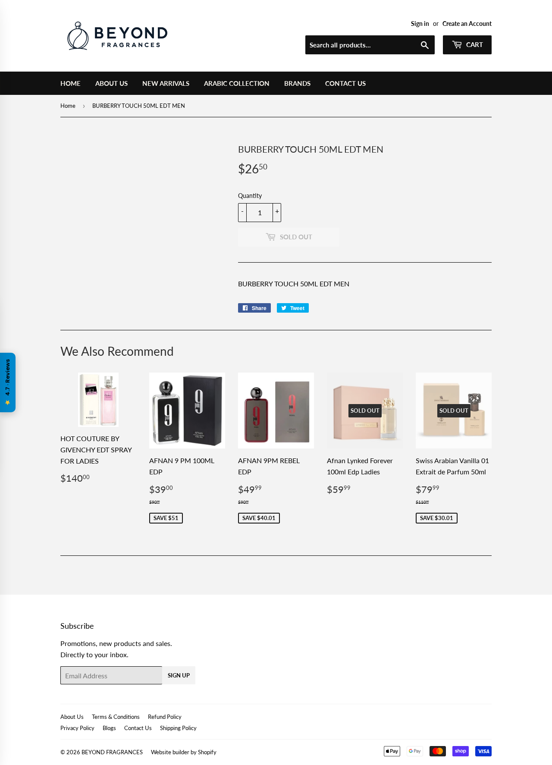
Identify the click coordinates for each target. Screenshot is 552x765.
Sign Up (179, 675)
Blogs (109, 727)
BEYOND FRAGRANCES (112, 752)
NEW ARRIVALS (165, 83)
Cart (473, 44)
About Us (111, 83)
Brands (297, 83)
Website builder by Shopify (183, 752)
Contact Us (345, 83)
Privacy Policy (77, 727)
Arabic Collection (237, 83)
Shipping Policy (178, 727)
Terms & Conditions (116, 716)
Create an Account (467, 23)
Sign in (420, 23)
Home (70, 83)
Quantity (250, 195)
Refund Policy (165, 716)
